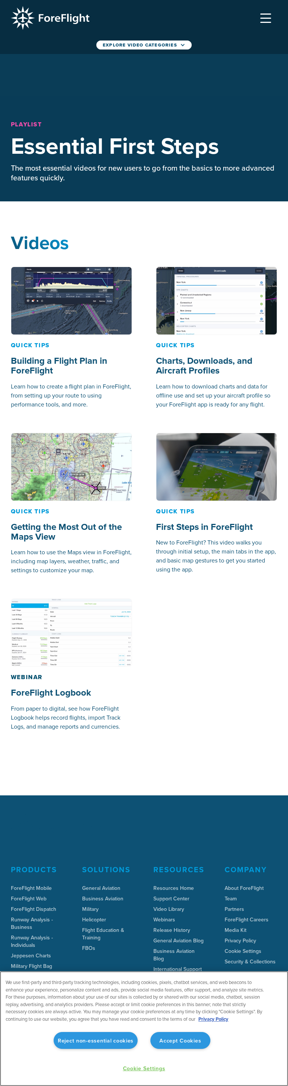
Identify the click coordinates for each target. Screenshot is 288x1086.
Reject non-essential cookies (96, 1040)
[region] (144, 1028)
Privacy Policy (213, 1019)
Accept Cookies (180, 1040)
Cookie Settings (243, 951)
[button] (266, 18)
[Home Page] (50, 18)
